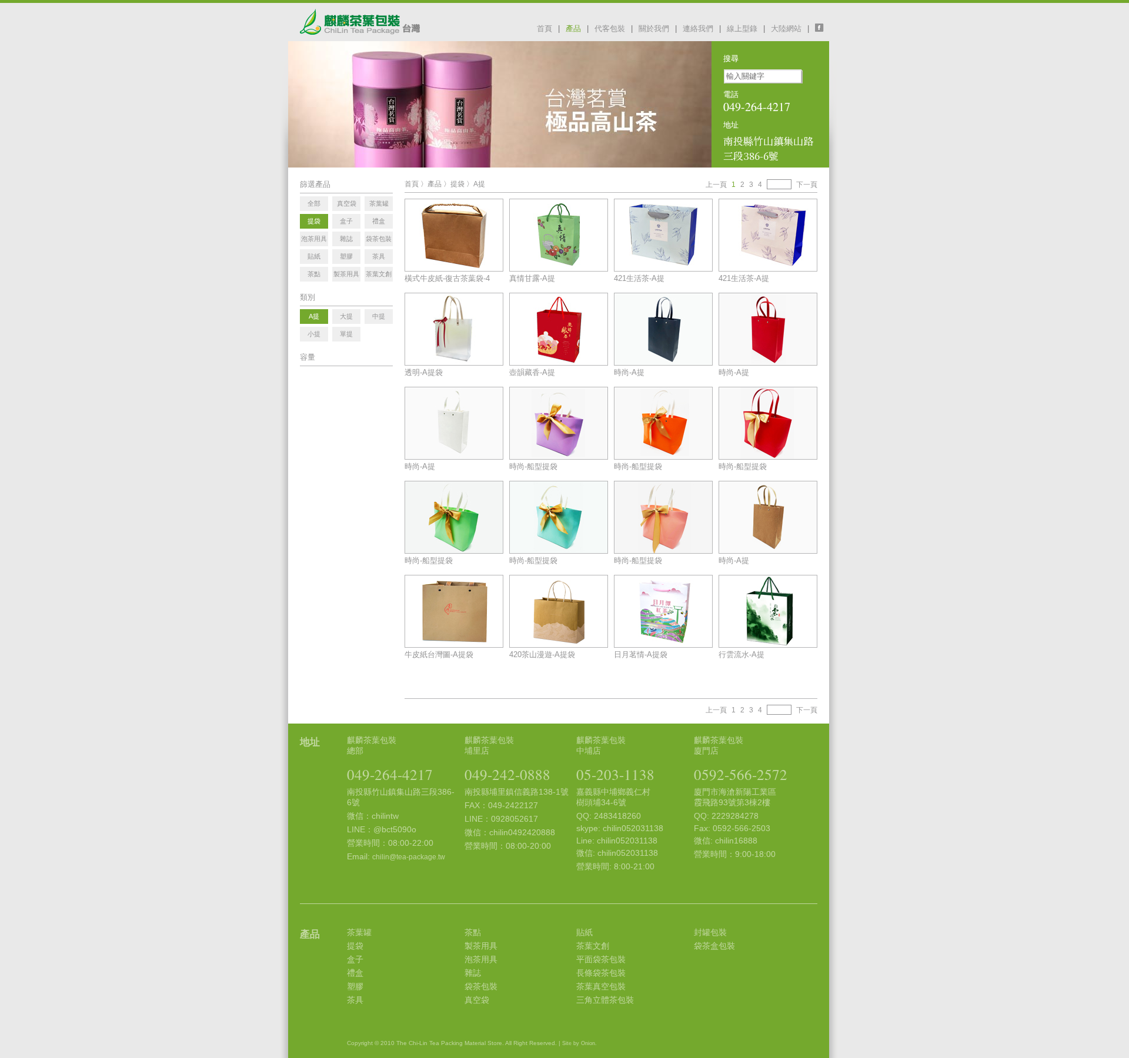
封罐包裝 (710, 932)
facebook (822, 28)
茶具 (355, 1000)
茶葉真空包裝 (601, 986)
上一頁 (716, 184)
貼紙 (584, 932)
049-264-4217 (390, 774)
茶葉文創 (592, 945)
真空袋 (477, 1000)
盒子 (355, 959)
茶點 (473, 932)
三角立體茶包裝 (605, 1000)
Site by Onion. (579, 1043)
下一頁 (806, 184)
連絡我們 (698, 28)
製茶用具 (481, 945)
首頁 (544, 28)
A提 (479, 184)
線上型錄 (742, 28)
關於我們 (654, 28)
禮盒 (355, 972)
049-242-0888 (507, 774)
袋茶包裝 (481, 986)
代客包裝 (609, 28)
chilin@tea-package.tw (408, 857)
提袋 (457, 184)
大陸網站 (786, 28)
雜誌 (473, 972)
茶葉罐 (359, 932)
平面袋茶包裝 (601, 959)
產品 (573, 28)
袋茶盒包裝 (714, 945)
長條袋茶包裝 (601, 972)
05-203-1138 (615, 774)
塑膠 (355, 986)
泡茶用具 (481, 959)
